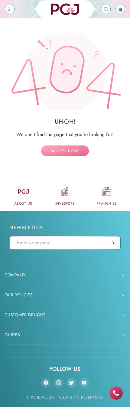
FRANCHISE (107, 203)
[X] (71, 383)
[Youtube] (84, 383)
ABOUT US (23, 203)
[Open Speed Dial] (116, 393)
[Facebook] (46, 383)
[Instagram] (58, 383)
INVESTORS (65, 203)
